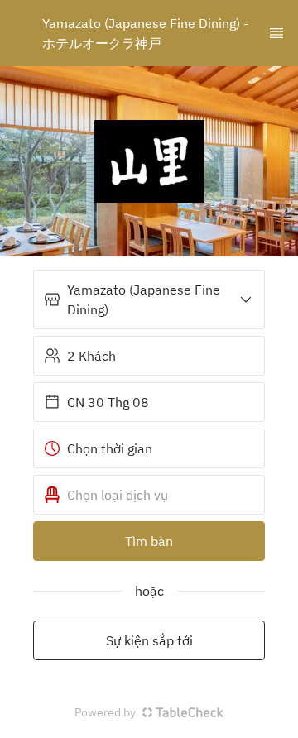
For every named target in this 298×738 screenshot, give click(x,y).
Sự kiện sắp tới (149, 640)
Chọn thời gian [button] (109, 448)
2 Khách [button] (91, 355)
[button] (149, 299)
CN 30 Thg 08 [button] (108, 402)
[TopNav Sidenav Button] (276, 33)
